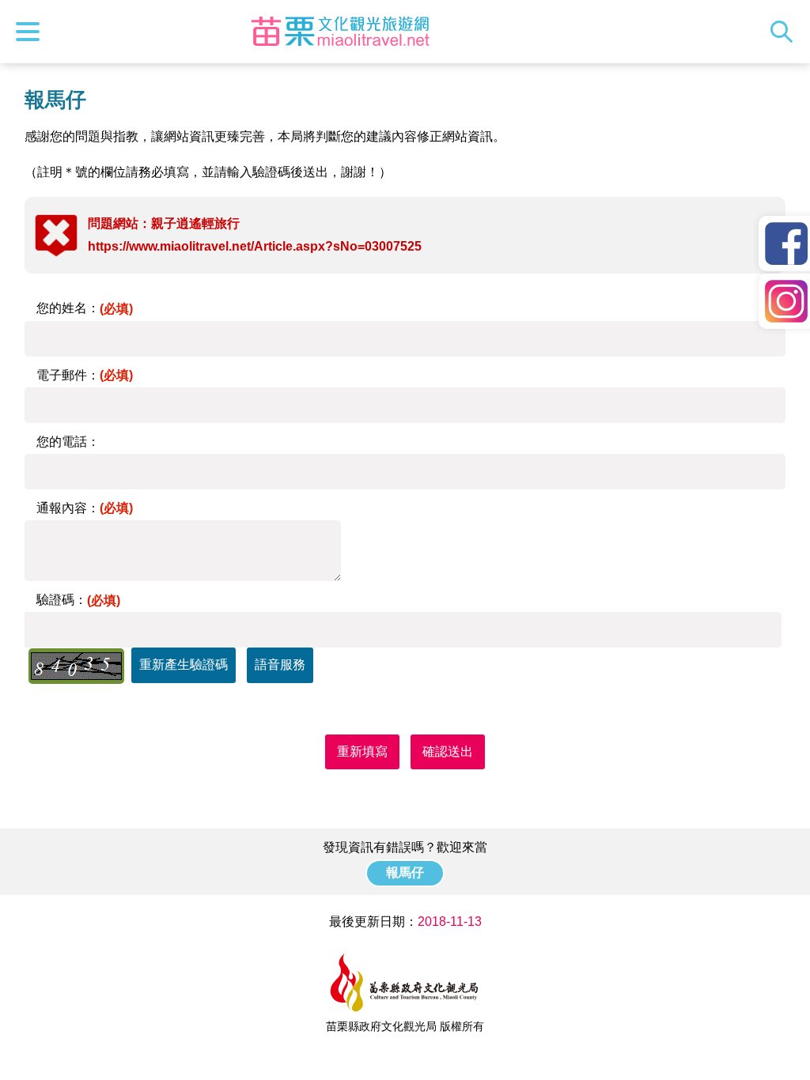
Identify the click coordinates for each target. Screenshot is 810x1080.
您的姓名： (84, 308)
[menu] (31, 31)
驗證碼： (78, 599)
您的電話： (68, 441)
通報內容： (84, 508)
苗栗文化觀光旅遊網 (340, 31)
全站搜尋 (785, 31)
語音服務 (280, 664)
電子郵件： (84, 375)
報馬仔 (405, 872)
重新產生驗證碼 (183, 664)
